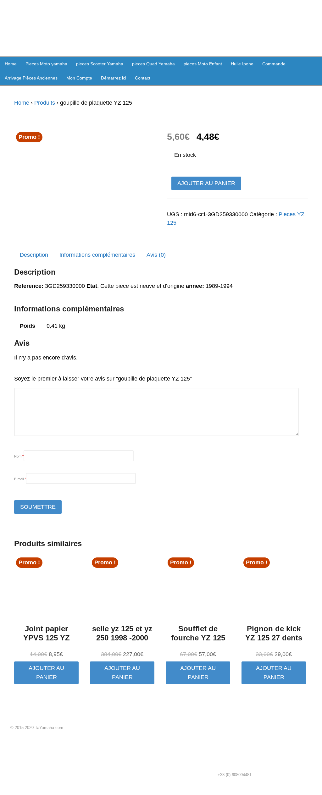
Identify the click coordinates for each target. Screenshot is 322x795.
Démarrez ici (113, 77)
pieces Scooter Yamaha (99, 63)
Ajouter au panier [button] (46, 672)
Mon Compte (79, 77)
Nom (19, 456)
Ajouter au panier (206, 183)
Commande (274, 63)
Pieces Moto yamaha (46, 63)
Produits (44, 103)
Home (11, 63)
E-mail (20, 479)
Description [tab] (34, 255)
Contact (142, 77)
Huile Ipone (242, 63)
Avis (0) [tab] (156, 255)
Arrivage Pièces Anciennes (31, 77)
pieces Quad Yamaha (153, 63)
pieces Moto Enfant (203, 63)
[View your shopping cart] (315, 63)
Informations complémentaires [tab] (97, 255)
